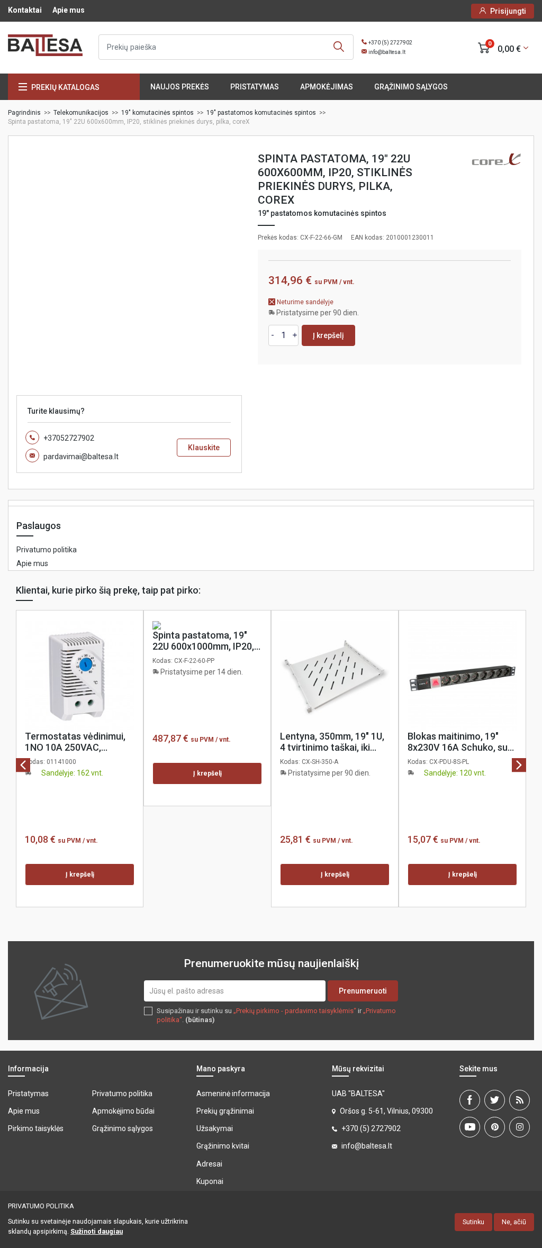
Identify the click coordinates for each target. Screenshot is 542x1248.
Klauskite (204, 447)
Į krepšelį (328, 335)
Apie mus (68, 10)
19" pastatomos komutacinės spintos (322, 213)
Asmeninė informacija (233, 1093)
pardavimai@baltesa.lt (81, 456)
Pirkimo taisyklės (36, 1128)
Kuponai (209, 1181)
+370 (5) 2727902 (390, 42)
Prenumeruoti (363, 991)
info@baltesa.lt (386, 52)
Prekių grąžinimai (225, 1111)
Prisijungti (508, 11)
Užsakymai (214, 1128)
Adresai (209, 1164)
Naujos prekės (179, 87)
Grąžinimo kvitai (222, 1146)
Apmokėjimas (326, 87)
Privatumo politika (46, 549)
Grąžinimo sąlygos (411, 87)
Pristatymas (254, 87)
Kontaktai (25, 10)
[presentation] (23, 765)
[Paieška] (338, 47)
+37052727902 (68, 438)
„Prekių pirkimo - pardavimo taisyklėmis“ (294, 1011)
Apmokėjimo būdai (123, 1111)
